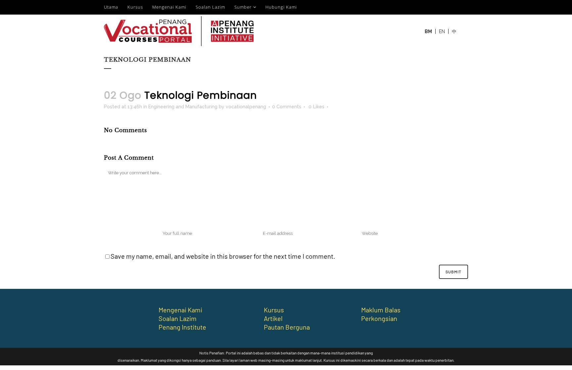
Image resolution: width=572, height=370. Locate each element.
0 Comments (286, 106)
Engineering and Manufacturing (182, 106)
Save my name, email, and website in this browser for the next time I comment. (223, 256)
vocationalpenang (246, 106)
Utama (111, 7)
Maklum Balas (381, 310)
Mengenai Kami (169, 7)
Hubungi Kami (281, 7)
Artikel (273, 318)
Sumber (243, 7)
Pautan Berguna (287, 327)
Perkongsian (379, 318)
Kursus (135, 7)
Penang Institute (182, 327)
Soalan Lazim (210, 7)
